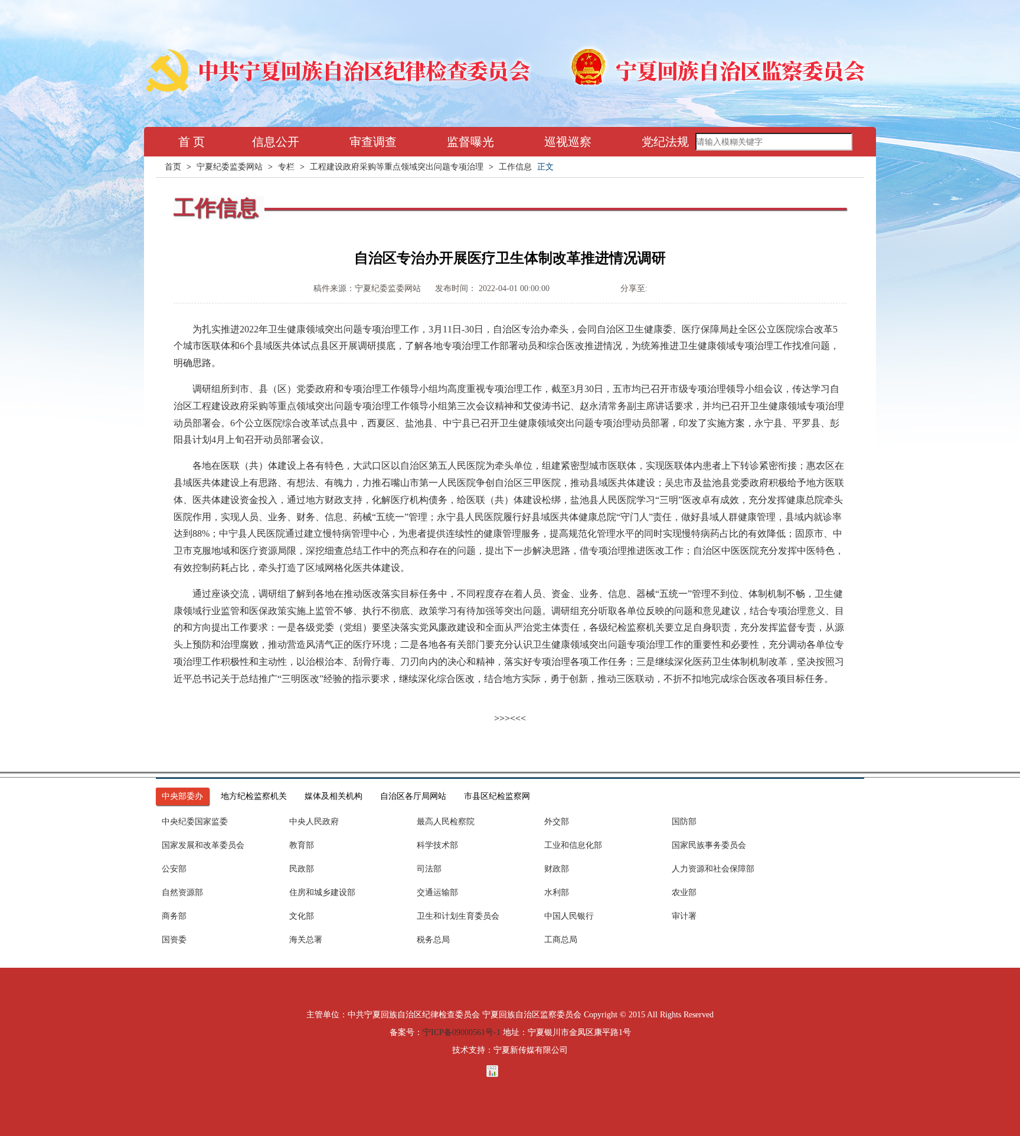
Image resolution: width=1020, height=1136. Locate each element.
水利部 (556, 892)
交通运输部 (437, 892)
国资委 (174, 939)
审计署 (684, 916)
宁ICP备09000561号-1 (462, 1032)
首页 (173, 166)
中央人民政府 (314, 821)
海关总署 (305, 939)
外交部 (556, 821)
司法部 (429, 868)
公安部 (174, 868)
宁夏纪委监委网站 (230, 166)
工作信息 (515, 166)
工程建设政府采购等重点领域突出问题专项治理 (396, 166)
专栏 (286, 166)
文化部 (301, 916)
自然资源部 (182, 892)
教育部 (301, 845)
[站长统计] (510, 1071)
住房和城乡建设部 (322, 892)
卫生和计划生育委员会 (458, 916)
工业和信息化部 (573, 845)
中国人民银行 (569, 916)
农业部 (684, 892)
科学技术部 (437, 845)
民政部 (301, 868)
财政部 (556, 868)
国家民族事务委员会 (709, 845)
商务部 (174, 916)
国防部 (684, 821)
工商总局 (560, 939)
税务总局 (433, 939)
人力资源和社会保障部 (713, 868)
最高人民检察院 (446, 821)
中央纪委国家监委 (195, 821)
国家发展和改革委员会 (203, 845)
